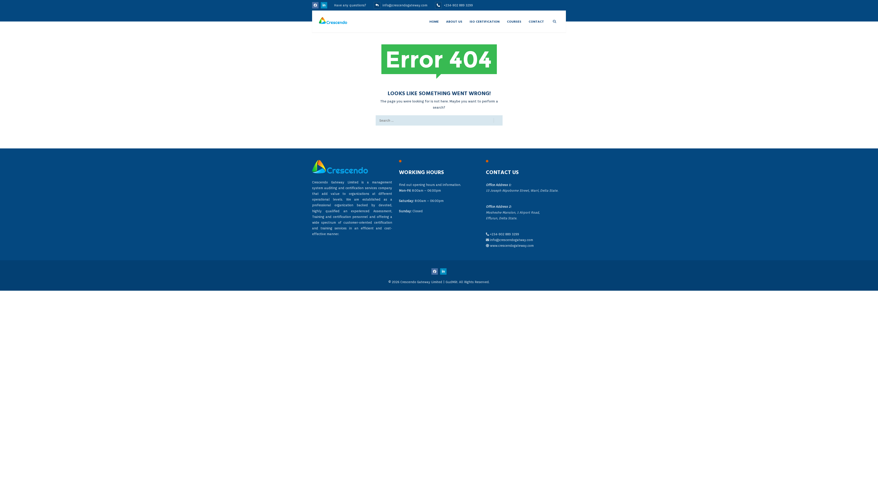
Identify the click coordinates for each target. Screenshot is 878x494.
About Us (454, 21)
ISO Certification (485, 21)
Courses (514, 21)
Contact (536, 21)
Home (434, 21)
